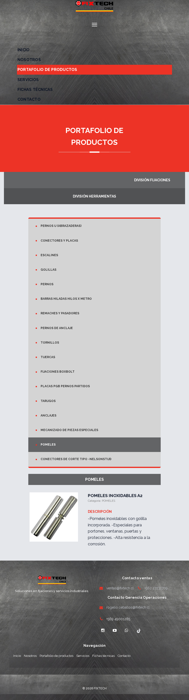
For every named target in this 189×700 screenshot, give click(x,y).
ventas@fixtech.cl (120, 588)
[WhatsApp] (126, 630)
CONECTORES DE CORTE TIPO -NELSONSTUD (76, 459)
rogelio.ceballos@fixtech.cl (128, 607)
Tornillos (50, 342)
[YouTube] (114, 630)
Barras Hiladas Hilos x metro (66, 298)
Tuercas (48, 357)
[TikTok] (138, 630)
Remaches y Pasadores (60, 313)
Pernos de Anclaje (57, 328)
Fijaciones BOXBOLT (58, 371)
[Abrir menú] (94, 25)
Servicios (28, 79)
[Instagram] (102, 630)
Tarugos (48, 401)
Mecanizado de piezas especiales (69, 430)
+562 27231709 (156, 588)
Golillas (48, 269)
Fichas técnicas (35, 89)
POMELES (48, 444)
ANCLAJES (48, 415)
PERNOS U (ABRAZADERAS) (61, 226)
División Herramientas (94, 196)
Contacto (29, 99)
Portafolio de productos (47, 69)
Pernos (47, 284)
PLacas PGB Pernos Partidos (65, 386)
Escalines (49, 255)
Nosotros (29, 59)
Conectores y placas (59, 240)
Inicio (23, 50)
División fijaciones (152, 180)
